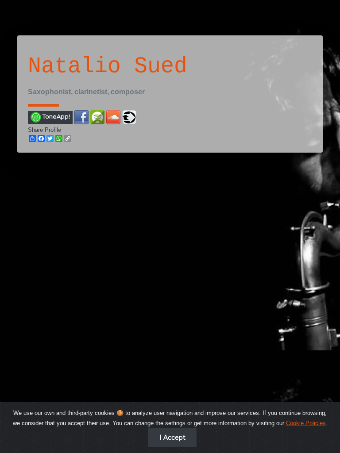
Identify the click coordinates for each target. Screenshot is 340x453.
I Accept (172, 437)
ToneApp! (55, 117)
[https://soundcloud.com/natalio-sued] (113, 116)
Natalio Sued (107, 66)
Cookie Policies (306, 423)
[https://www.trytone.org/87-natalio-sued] (129, 116)
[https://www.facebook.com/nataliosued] (81, 116)
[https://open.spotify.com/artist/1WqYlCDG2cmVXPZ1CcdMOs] (97, 116)
